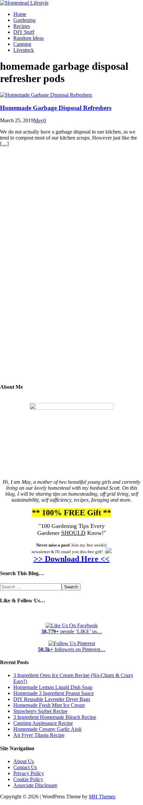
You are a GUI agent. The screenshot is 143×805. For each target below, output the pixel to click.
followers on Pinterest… (71, 649)
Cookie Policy (28, 779)
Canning (22, 44)
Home (19, 14)
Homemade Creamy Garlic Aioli (47, 729)
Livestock (23, 50)
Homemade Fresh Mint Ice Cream (49, 705)
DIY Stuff (23, 32)
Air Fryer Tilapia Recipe (39, 735)
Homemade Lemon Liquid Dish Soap (52, 687)
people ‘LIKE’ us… (71, 631)
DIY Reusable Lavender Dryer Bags (51, 699)
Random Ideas (28, 38)
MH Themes (102, 796)
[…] (4, 144)
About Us (23, 761)
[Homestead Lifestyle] (24, 3)
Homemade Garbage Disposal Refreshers (55, 107)
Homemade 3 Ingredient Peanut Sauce (53, 693)
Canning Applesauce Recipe (43, 723)
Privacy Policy (28, 773)
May (38, 120)
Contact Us (25, 767)
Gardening (24, 20)
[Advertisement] (71, 269)
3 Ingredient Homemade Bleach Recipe (54, 717)
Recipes (21, 26)
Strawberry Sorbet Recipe (40, 711)
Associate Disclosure (35, 785)
